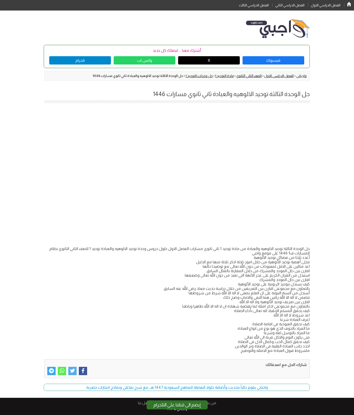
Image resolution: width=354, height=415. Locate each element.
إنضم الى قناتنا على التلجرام (177, 405)
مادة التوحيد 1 (224, 76)
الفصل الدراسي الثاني (289, 5)
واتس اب (144, 60)
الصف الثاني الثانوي (249, 76)
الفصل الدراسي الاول (325, 5)
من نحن (209, 403)
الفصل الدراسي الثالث (254, 5)
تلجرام (80, 60)
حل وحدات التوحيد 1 (199, 76)
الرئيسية (349, 4)
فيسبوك (273, 60)
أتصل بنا (144, 403)
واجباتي (301, 76)
